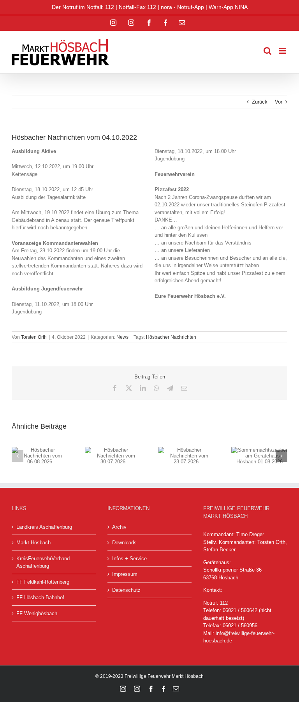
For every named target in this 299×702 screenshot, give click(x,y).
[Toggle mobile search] (267, 51)
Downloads (124, 542)
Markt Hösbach (33, 542)
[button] (17, 456)
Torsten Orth (34, 337)
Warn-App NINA (228, 7)
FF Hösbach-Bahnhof (40, 597)
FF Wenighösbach (36, 613)
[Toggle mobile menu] (283, 51)
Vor (278, 102)
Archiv (119, 527)
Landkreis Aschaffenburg (44, 527)
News (122, 337)
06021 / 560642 (240, 610)
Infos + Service (129, 558)
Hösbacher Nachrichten (171, 337)
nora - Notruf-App (182, 7)
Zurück (259, 102)
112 (224, 603)
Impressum (124, 574)
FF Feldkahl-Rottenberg (42, 582)
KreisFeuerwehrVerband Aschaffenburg (43, 562)
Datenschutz (126, 590)
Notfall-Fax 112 (137, 7)
